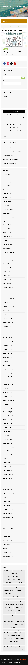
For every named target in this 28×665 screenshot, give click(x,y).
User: (4, 74)
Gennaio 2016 (7, 536)
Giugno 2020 (6, 458)
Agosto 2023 (6, 310)
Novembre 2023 (7, 299)
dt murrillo (8, 593)
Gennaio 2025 (7, 244)
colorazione (8, 582)
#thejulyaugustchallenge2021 (12, 52)
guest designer (18, 599)
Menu (5, 21)
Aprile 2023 (6, 326)
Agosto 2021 (6, 404)
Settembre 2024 (7, 260)
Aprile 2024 (6, 279)
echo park (20, 593)
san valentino (8, 638)
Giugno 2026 (6, 182)
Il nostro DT (6, 104)
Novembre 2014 (7, 560)
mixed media (19, 624)
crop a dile (14, 585)
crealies (20, 582)
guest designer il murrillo (14, 602)
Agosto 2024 (6, 263)
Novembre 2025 (7, 209)
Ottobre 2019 (6, 490)
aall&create (7, 571)
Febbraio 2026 (7, 197)
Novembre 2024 (7, 252)
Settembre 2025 (7, 217)
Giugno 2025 (6, 224)
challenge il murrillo (14, 579)
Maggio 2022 (6, 369)
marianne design (9, 621)
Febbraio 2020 (7, 474)
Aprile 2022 (6, 373)
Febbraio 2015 (7, 552)
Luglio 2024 (6, 267)
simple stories (19, 638)
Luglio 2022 (6, 361)
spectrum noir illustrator (14, 644)
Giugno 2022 (6, 365)
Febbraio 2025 (7, 240)
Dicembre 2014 (7, 556)
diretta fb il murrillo (14, 587)
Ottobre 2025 (6, 213)
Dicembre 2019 (7, 482)
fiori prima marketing (14, 596)
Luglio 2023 (6, 314)
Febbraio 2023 (7, 334)
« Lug (4, 136)
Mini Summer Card (8, 155)
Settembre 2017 (7, 529)
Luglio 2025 (6, 221)
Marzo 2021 (6, 423)
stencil (6, 647)
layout (20, 613)
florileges (7, 599)
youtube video (9, 649)
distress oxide (8, 590)
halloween (8, 607)
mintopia (7, 624)
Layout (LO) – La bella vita (10, 163)
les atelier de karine (14, 616)
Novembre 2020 (7, 439)
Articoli (5, 49)
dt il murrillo (20, 590)
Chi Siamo (5, 100)
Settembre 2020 (7, 447)
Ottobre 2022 (6, 349)
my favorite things (14, 630)
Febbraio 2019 (7, 509)
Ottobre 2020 (6, 443)
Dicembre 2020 (7, 435)
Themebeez (23, 659)
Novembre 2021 (7, 392)
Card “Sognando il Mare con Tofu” (12, 151)
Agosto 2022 (6, 357)
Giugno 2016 (6, 532)
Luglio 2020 (6, 454)
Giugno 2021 (6, 412)
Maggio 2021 (6, 415)
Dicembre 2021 (7, 388)
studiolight (14, 647)
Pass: (4, 81)
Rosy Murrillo (8, 54)
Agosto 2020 (6, 451)
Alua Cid (16, 571)
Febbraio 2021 (7, 427)
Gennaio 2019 (7, 513)
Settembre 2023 (7, 306)
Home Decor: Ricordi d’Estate (11, 159)
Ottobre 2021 (6, 396)
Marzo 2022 (6, 377)
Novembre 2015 (7, 540)
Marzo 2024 (6, 283)
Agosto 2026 (6, 174)
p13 (15, 633)
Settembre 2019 (7, 493)
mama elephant (14, 618)
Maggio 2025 (6, 228)
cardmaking (14, 573)
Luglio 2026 (6, 178)
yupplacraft (20, 649)
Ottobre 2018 (6, 521)
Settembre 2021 (7, 400)
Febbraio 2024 (7, 287)
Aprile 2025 (6, 232)
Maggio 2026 (6, 186)
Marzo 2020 (6, 470)
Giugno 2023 (6, 318)
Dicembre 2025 (7, 205)
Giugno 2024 (6, 271)
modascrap (14, 627)
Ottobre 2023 (6, 302)
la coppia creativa (14, 610)
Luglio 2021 (6, 408)
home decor (19, 607)
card (22, 571)
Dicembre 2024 (7, 248)
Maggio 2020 (6, 462)
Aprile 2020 (6, 466)
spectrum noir (14, 641)
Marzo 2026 (6, 193)
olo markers (7, 633)
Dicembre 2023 (7, 295)
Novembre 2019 (7, 486)
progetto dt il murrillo (14, 635)
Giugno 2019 (6, 497)
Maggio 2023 (6, 322)
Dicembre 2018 (7, 517)
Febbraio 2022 (7, 380)
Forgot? (23, 83)
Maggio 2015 (6, 544)
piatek (22, 633)
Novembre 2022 (7, 345)
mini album (20, 621)
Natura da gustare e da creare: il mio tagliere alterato (12, 147)
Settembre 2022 (7, 353)
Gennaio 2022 (7, 384)
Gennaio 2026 (7, 201)
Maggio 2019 (6, 501)
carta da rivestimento (14, 576)
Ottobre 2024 (6, 256)
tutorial (21, 647)
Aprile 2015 (6, 548)
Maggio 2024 (6, 275)
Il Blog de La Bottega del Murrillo (14, 7)
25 (7, 130)
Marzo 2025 (6, 236)
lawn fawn (9, 613)
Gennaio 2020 (7, 478)
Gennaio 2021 (7, 431)
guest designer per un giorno (14, 604)
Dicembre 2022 (7, 341)
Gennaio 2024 (7, 291)
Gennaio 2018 (7, 525)
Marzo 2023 (6, 330)
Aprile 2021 (6, 419)
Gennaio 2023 (7, 338)
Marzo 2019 (6, 505)
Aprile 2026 (6, 189)
